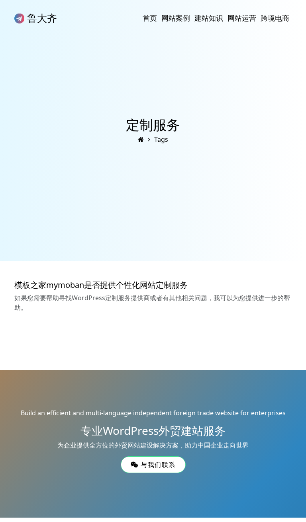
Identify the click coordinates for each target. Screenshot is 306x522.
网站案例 (175, 18)
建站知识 (208, 18)
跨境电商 (275, 18)
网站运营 (242, 18)
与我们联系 (156, 464)
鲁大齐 (40, 18)
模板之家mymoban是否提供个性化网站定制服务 (101, 285)
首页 (150, 18)
